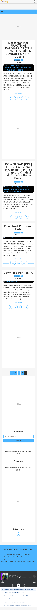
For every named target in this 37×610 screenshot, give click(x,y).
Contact (29, 556)
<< (12, 372)
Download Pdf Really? (18, 272)
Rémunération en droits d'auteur (25, 559)
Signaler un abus (7, 559)
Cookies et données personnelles (17, 561)
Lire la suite (18, 93)
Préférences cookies (30, 561)
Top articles (23, 556)
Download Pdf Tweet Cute (18, 228)
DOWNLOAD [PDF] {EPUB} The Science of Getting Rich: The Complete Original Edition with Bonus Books (18, 171)
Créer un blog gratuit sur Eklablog (11, 556)
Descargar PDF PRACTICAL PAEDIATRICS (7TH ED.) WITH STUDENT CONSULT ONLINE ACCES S (18, 50)
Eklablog (31, 549)
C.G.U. (14, 559)
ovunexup (19, 452)
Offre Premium (4, 561)
